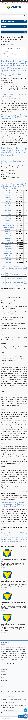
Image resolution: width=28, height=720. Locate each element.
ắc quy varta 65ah (13, 537)
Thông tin (4, 669)
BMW (24, 274)
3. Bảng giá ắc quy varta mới (10, 56)
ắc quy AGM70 (8, 541)
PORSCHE (14, 283)
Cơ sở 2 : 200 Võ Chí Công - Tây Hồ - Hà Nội (14, 699)
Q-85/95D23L (8, 221)
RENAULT (20, 283)
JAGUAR (19, 278)
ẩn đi (19, 48)
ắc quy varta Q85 (17, 533)
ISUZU (13, 278)
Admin (4, 44)
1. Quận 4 (5, 51)
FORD (2, 278)
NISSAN (3, 283)
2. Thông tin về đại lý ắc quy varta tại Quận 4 (14, 53)
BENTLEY (14, 274)
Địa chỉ (3, 687)
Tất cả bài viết (23, 546)
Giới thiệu (5, 674)
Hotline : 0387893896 (8, 697)
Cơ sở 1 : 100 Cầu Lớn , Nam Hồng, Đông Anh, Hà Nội (14, 693)
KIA (24, 278)
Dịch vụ (5, 680)
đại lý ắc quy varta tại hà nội (16, 535)
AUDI (2, 274)
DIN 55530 (8, 203)
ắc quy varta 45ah (6, 533)
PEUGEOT (8, 283)
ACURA (19, 274)
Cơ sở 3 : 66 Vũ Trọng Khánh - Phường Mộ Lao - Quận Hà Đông (14, 706)
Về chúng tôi (5, 642)
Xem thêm (5, 713)
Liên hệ (5, 677)
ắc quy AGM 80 (16, 541)
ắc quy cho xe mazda (11, 539)
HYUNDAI (8, 278)
